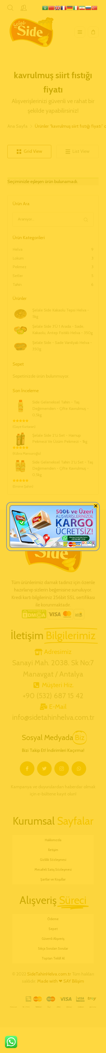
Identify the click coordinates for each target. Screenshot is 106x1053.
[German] (70, 6)
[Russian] (88, 6)
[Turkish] (94, 6)
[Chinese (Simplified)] (51, 6)
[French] (64, 6)
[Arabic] (45, 6)
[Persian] (82, 6)
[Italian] (76, 6)
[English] (57, 6)
